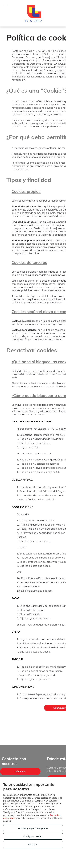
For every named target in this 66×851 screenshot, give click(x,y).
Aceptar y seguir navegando (33, 828)
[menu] (5, 5)
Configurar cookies (33, 836)
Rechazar (33, 844)
